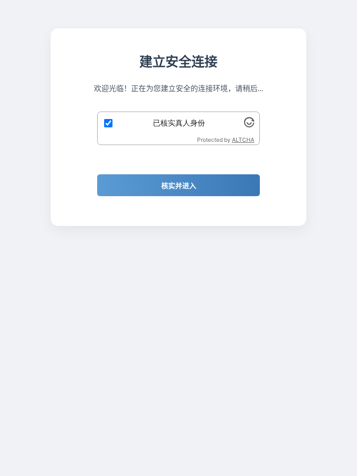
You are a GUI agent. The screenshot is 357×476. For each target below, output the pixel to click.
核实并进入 (178, 186)
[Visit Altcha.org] (249, 124)
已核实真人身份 (179, 122)
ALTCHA (243, 139)
